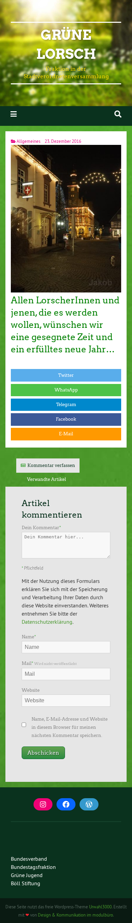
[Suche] (118, 114)
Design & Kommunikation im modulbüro (75, 915)
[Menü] (13, 114)
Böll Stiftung (25, 883)
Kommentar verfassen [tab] (51, 465)
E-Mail (66, 433)
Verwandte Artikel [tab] (46, 479)
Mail (49, 663)
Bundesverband (29, 858)
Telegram (66, 404)
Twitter (66, 375)
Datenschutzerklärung (47, 621)
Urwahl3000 (100, 906)
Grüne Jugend (27, 875)
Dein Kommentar (41, 527)
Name (29, 636)
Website (31, 690)
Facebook (66, 419)
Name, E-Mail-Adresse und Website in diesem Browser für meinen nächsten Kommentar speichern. (69, 727)
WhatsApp (66, 389)
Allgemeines (28, 141)
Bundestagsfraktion (33, 866)
